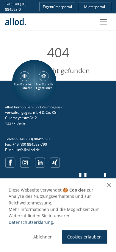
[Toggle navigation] (103, 21)
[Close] (109, 185)
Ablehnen (43, 237)
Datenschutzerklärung (31, 222)
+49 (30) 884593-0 (15, 6)
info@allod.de (28, 149)
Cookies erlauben (84, 237)
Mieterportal (94, 6)
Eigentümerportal (57, 6)
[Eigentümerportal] (45, 82)
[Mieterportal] (23, 82)
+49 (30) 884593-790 (29, 144)
